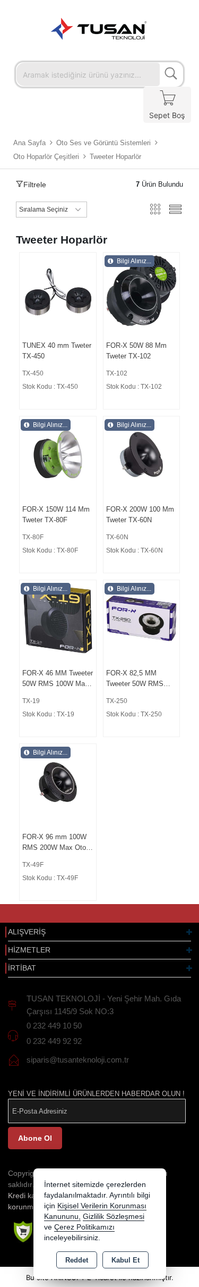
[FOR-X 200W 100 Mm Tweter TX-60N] (141, 453)
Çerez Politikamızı (84, 1227)
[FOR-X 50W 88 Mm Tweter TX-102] (141, 290)
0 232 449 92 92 (54, 1041)
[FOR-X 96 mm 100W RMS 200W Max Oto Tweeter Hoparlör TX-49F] (57, 781)
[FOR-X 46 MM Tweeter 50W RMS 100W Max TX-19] (57, 617)
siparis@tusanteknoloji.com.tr (78, 1059)
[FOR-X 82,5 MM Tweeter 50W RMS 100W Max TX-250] (141, 617)
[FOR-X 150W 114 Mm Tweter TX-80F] (57, 453)
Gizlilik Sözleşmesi (113, 1217)
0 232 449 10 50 (54, 1025)
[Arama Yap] (171, 74)
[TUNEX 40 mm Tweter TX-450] (57, 290)
